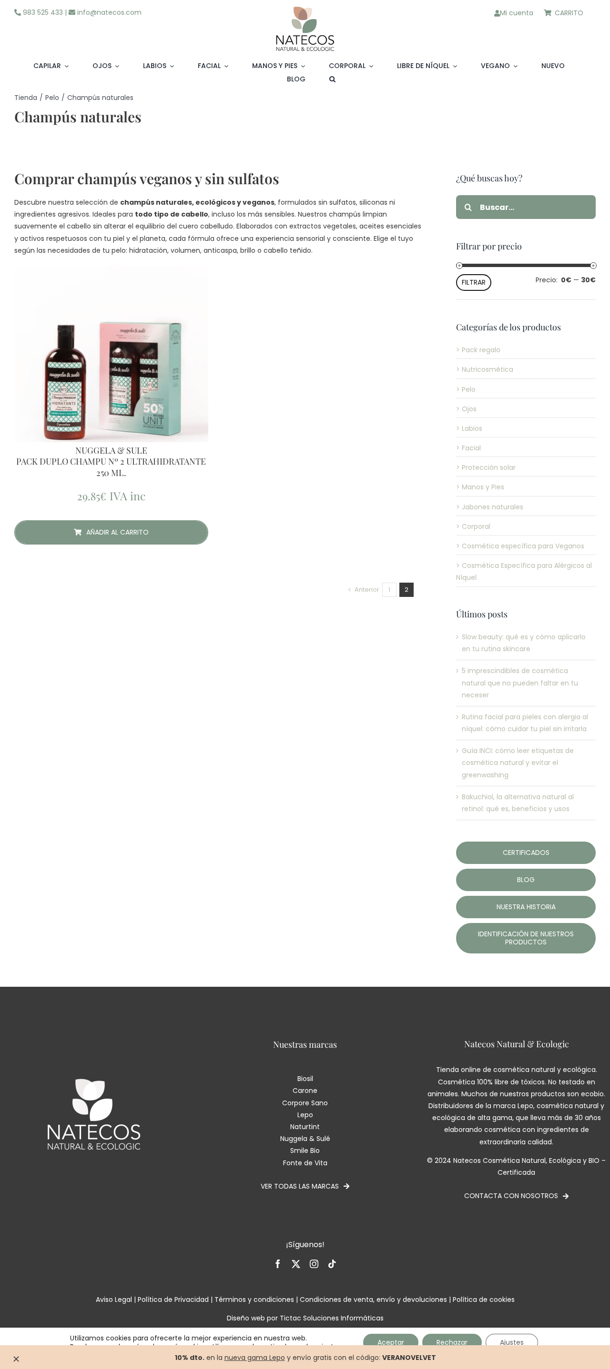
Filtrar (474, 282)
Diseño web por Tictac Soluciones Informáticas (305, 1318)
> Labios (469, 428)
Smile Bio (305, 1150)
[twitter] (296, 1264)
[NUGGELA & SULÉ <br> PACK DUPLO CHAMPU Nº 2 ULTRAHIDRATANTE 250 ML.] (111, 363)
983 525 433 (42, 12)
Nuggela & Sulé (305, 1138)
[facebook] (278, 1264)
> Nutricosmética (484, 369)
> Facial (468, 448)
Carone (305, 1090)
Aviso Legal (114, 1299)
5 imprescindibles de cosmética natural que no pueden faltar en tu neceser (520, 682)
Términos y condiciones (254, 1299)
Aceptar (390, 1342)
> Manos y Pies (480, 487)
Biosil (305, 1078)
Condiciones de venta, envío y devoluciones (373, 1299)
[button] (332, 79)
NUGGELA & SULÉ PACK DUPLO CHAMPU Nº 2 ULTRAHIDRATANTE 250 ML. (111, 461)
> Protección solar (486, 467)
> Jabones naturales (489, 507)
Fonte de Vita (305, 1163)
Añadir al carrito (117, 532)
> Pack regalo (478, 350)
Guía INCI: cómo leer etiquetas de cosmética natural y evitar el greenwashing (518, 762)
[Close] (16, 1359)
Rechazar (452, 1342)
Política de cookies (484, 1299)
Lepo (305, 1115)
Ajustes (512, 1342)
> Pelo (466, 389)
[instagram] (314, 1264)
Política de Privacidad (173, 1299)
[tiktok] (332, 1264)
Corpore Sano (305, 1103)
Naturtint (305, 1126)
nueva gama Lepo (254, 1357)
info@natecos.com (108, 12)
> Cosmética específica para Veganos (520, 546)
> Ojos (466, 409)
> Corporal (473, 526)
